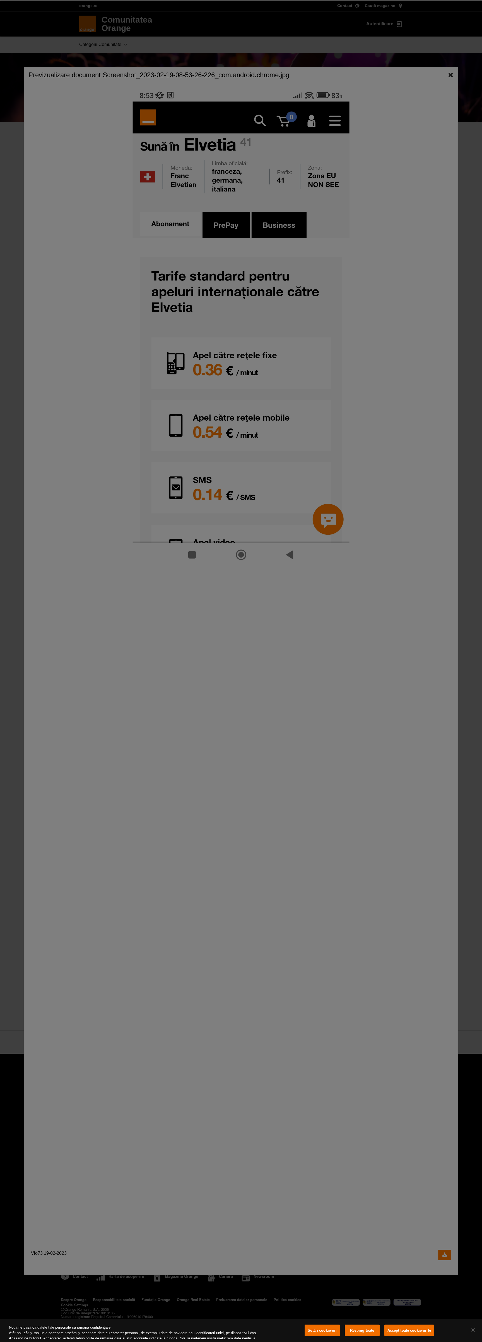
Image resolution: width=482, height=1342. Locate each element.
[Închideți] (473, 1330)
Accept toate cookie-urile (409, 1330)
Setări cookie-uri (322, 1330)
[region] (241, 1330)
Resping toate (362, 1330)
